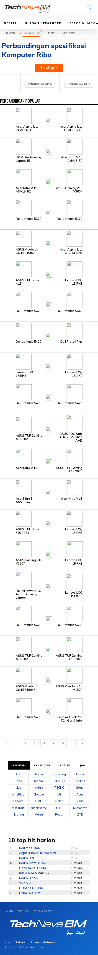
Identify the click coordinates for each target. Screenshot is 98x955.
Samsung (59, 774)
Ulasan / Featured (43, 23)
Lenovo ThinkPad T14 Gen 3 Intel (70, 718)
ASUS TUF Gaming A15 (29, 282)
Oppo (18, 781)
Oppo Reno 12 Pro (32, 868)
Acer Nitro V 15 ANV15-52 (72, 159)
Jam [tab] (82, 765)
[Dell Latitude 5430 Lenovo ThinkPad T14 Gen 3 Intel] (49, 706)
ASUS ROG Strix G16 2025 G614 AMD (71, 437)
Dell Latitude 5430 (70, 625)
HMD (38, 801)
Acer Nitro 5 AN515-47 (24, 500)
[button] (89, 9)
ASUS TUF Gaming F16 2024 (29, 531)
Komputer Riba (31, 33)
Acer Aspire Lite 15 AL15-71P (71, 128)
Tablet (51, 33)
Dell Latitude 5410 (28, 403)
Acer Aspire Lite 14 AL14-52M (71, 251)
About (9, 910)
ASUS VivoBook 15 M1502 (69, 688)
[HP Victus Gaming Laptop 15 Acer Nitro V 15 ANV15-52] (49, 146)
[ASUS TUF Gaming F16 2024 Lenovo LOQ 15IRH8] (49, 518)
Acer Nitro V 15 (72, 498)
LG (59, 794)
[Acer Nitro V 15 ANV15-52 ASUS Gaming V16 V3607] (49, 177)
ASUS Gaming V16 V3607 (69, 189)
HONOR (59, 781)
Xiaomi (39, 781)
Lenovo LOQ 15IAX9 (74, 374)
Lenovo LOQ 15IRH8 (74, 282)
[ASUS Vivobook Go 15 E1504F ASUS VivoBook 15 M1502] (49, 675)
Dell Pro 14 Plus (71, 341)
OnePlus (18, 794)
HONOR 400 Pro (31, 888)
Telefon (10, 33)
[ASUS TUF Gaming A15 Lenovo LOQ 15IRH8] (49, 269)
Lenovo (18, 801)
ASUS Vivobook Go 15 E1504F (27, 251)
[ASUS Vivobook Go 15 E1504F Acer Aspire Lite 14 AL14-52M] (49, 238)
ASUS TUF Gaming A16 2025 (29, 437)
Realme (80, 781)
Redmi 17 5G (28, 878)
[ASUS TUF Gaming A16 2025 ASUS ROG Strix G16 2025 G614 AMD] (49, 424)
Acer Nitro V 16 (26, 468)
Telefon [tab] (19, 765)
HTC (59, 808)
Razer (59, 814)
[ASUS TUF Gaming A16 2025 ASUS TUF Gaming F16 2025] (49, 645)
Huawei (80, 774)
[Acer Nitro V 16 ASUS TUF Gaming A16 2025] (49, 457)
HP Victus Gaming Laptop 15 (28, 159)
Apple (39, 774)
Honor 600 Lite (30, 893)
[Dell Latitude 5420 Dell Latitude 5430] (49, 614)
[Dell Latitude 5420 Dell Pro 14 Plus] (49, 331)
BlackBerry (38, 808)
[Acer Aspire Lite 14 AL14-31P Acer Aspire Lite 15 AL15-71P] (49, 116)
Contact (23, 910)
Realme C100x (30, 848)
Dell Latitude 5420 (70, 218)
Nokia (59, 801)
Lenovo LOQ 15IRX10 (74, 594)
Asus (79, 794)
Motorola (18, 808)
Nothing (18, 814)
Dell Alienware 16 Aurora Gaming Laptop (28, 594)
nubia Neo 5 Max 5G (34, 873)
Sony (79, 787)
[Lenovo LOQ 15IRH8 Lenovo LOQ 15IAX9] (49, 361)
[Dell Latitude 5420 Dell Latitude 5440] (49, 300)
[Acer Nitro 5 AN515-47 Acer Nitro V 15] (49, 488)
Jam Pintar (68, 33)
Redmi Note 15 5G (32, 863)
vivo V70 (25, 883)
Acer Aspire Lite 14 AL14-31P (27, 128)
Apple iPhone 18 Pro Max (37, 853)
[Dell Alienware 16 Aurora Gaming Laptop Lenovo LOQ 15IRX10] (49, 580)
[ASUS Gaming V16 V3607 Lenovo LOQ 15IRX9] (49, 549)
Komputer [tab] (42, 765)
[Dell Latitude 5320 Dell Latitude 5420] (49, 208)
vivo (18, 787)
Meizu (39, 814)
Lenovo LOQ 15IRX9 (74, 561)
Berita (10, 23)
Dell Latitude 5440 (70, 311)
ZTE (80, 814)
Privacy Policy (43, 910)
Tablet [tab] (65, 765)
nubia (80, 801)
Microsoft (80, 808)
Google (39, 794)
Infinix (39, 787)
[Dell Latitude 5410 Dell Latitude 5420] (49, 392)
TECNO (59, 787)
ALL (18, 774)
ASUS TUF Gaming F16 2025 (69, 657)
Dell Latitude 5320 (28, 218)
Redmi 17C (27, 858)
